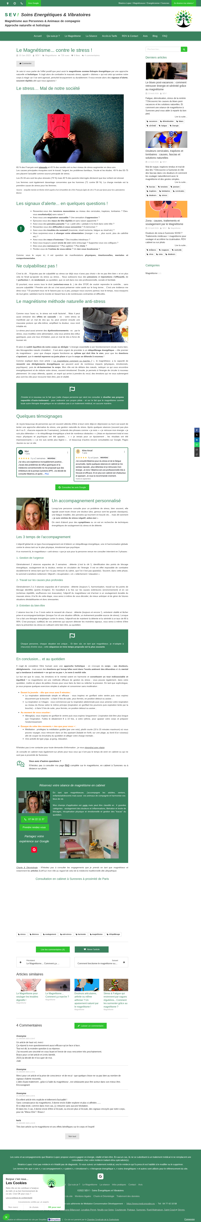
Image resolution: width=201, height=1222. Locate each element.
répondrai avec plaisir (94, 747)
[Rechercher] (184, 49)
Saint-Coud (169, 1209)
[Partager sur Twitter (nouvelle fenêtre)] (197, 435)
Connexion (189, 1219)
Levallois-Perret (88, 1209)
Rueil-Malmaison (155, 1209)
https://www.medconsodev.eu (141, 1203)
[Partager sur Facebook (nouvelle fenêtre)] (197, 430)
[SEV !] (183, 27)
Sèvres (181, 1209)
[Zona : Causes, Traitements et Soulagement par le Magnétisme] (166, 209)
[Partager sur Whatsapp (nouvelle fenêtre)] (197, 444)
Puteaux (131, 1209)
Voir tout (72, 1136)
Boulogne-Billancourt (70, 1209)
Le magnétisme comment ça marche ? (73, 361)
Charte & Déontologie (27, 867)
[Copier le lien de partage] (197, 454)
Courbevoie (120, 1209)
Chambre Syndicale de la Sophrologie (103, 1219)
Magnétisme (151, 273)
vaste (85, 805)
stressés (43, 167)
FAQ (67, 765)
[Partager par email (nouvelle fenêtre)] (197, 449)
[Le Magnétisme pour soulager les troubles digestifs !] (28, 985)
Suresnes (141, 1209)
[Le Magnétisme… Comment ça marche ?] (57, 985)
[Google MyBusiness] (34, 850)
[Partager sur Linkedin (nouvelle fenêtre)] (197, 439)
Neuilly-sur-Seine (105, 1209)
